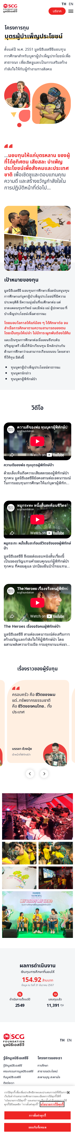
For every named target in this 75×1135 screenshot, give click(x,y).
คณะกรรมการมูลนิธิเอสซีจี (18, 1071)
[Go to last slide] (30, 774)
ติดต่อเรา (8, 1083)
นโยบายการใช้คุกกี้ (52, 1104)
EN (71, 4)
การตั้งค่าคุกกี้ (37, 1115)
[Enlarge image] (67, 799)
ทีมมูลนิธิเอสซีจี (12, 1077)
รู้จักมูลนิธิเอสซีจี (15, 1058)
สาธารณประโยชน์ (48, 1071)
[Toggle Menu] (70, 11)
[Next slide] (44, 774)
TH (63, 4)
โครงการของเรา (50, 1058)
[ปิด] (68, 1092)
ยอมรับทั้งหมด (37, 1127)
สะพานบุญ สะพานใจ (49, 1077)
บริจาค (57, 11)
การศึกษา (43, 1066)
